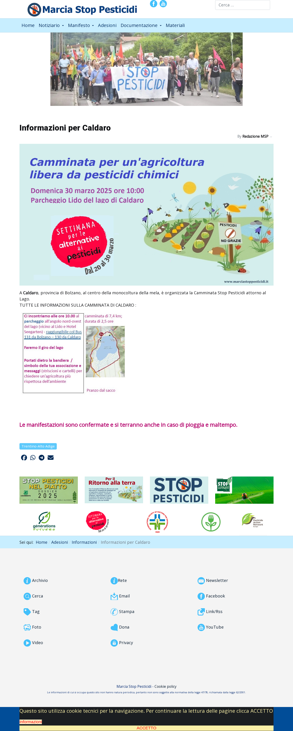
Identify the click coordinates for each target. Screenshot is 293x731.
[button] (51, 25)
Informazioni (30, 722)
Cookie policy (165, 686)
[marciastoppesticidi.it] (79, 8)
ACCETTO (146, 728)
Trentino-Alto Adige (38, 446)
